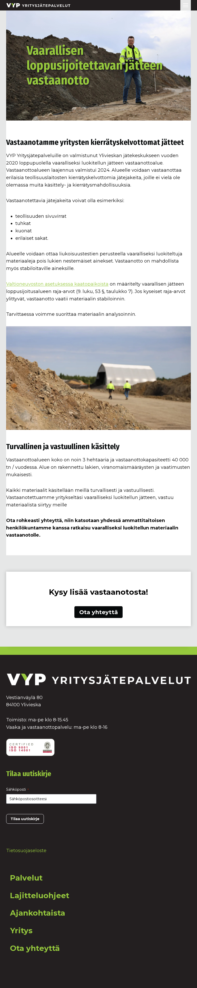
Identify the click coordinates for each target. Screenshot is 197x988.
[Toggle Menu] (185, 5)
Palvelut (26, 877)
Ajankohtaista (37, 912)
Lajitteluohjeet (39, 895)
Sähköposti (17, 789)
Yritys (21, 930)
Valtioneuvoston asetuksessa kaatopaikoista (57, 284)
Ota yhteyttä (35, 948)
